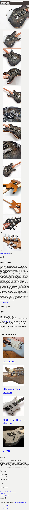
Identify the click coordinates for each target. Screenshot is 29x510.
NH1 (4, 267)
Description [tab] (5, 302)
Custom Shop (7, 253)
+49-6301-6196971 (4, 495)
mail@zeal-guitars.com (5, 493)
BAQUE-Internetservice (20, 502)
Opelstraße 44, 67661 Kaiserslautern (8, 491)
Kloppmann (7, 321)
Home (1, 253)
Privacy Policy (6, 508)
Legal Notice (6, 505)
